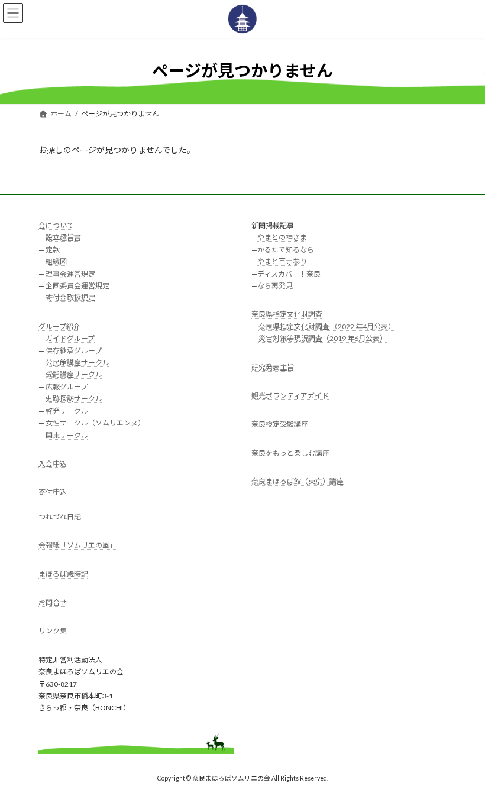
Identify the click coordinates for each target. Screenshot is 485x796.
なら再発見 (275, 285)
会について (56, 225)
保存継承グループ (74, 350)
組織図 (56, 261)
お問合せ (52, 602)
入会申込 (52, 463)
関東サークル (67, 434)
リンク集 (52, 630)
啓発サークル (67, 410)
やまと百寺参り (282, 261)
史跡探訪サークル (74, 398)
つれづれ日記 (59, 516)
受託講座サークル (74, 374)
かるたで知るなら (285, 249)
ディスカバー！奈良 (289, 273)
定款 (53, 249)
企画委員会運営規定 (77, 285)
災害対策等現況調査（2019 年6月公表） (322, 338)
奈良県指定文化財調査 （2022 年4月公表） (326, 326)
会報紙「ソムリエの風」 (77, 545)
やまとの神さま (282, 237)
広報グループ (67, 386)
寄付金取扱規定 (70, 297)
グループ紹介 (59, 326)
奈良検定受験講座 (279, 424)
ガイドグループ (70, 338)
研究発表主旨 (272, 366)
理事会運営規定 (70, 273)
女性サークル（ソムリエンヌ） (95, 422)
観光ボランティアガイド (290, 395)
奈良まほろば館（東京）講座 (297, 481)
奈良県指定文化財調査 (286, 314)
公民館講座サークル (77, 362)
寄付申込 (52, 492)
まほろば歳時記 (63, 573)
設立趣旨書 (63, 237)
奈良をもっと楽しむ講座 (290, 453)
